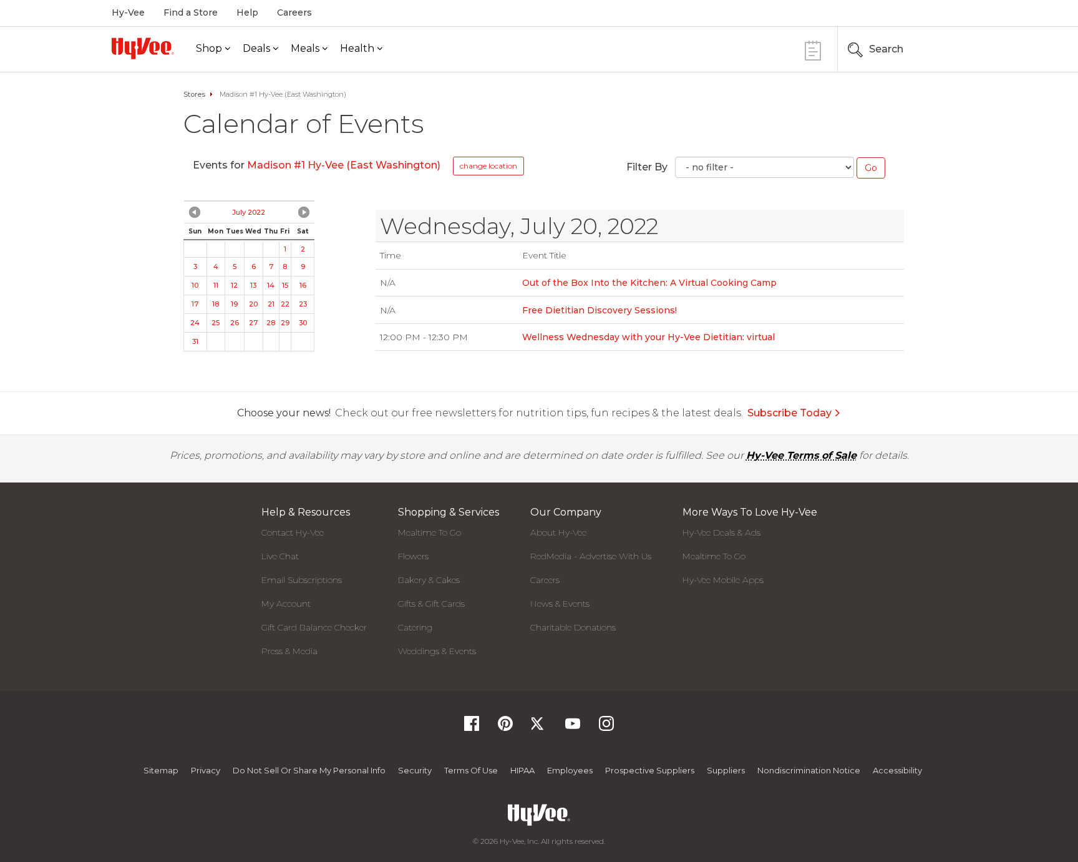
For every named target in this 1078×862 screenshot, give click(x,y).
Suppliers (726, 770)
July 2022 (248, 212)
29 (285, 322)
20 (253, 304)
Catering (415, 627)
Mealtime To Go (429, 532)
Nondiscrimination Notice (808, 770)
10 (195, 285)
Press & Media (289, 651)
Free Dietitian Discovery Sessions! (599, 310)
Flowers (413, 556)
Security (415, 770)
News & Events (560, 603)
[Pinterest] (505, 727)
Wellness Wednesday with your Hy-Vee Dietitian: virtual (648, 337)
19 (234, 304)
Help (247, 12)
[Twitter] (539, 727)
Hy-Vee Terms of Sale (801, 455)
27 (253, 322)
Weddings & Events (437, 651)
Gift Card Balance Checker (314, 627)
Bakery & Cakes (429, 579)
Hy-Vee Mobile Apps (723, 579)
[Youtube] (572, 727)
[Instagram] (606, 727)
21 (271, 304)
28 (270, 322)
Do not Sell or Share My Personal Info (309, 770)
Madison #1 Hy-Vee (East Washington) (343, 165)
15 (285, 285)
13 (253, 285)
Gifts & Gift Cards (431, 603)
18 (215, 304)
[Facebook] (471, 727)
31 (195, 341)
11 (215, 285)
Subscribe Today (789, 413)
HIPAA (522, 770)
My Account (286, 603)
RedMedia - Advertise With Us (590, 556)
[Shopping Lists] (813, 49)
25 (215, 322)
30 (303, 322)
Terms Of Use (471, 770)
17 (195, 304)
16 (302, 285)
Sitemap (160, 770)
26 (234, 322)
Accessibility (897, 770)
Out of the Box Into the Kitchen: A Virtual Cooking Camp (649, 282)
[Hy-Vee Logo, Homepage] (143, 48)
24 (195, 322)
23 (303, 304)
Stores (194, 94)
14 (270, 285)
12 (234, 285)
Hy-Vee (128, 12)
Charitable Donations (573, 627)
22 (285, 304)
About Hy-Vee (558, 532)
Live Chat (280, 556)
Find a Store (190, 12)
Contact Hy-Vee (292, 532)
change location (488, 165)
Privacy (205, 770)
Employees (570, 770)
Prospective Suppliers (649, 770)
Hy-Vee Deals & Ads (721, 532)
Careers (294, 12)
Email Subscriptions (301, 579)
